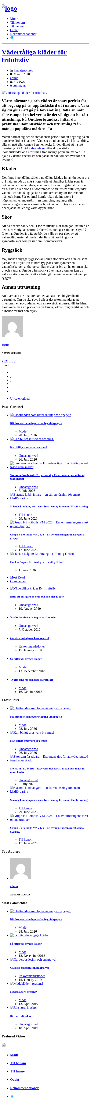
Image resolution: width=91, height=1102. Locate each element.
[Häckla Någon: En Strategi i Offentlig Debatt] (42, 554)
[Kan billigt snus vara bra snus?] (32, 439)
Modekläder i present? (23, 991)
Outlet (14, 30)
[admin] (12, 336)
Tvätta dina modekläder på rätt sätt (31, 679)
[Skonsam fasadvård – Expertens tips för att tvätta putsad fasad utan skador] (49, 467)
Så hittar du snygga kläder (26, 658)
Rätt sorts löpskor (20, 1016)
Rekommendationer (23, 34)
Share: (6, 365)
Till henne (16, 26)
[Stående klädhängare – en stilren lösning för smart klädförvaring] (49, 498)
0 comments (18, 85)
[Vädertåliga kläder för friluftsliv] (24, 93)
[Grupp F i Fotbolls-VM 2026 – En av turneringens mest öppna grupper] (49, 526)
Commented (18, 581)
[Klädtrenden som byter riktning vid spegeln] (40, 415)
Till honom (17, 22)
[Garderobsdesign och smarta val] (33, 959)
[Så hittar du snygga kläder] (29, 935)
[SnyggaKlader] (9, 8)
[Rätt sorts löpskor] (23, 1007)
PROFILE (9, 361)
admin (14, 78)
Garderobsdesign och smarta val (29, 638)
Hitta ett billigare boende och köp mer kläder (37, 596)
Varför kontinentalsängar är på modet (33, 617)
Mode (14, 18)
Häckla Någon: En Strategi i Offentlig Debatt (36, 562)
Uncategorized (23, 70)
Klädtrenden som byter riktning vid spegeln (36, 423)
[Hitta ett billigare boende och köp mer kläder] (33, 588)
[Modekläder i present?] (26, 983)
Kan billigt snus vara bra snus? (28, 447)
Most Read (17, 577)
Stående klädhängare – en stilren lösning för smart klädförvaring (49, 506)
